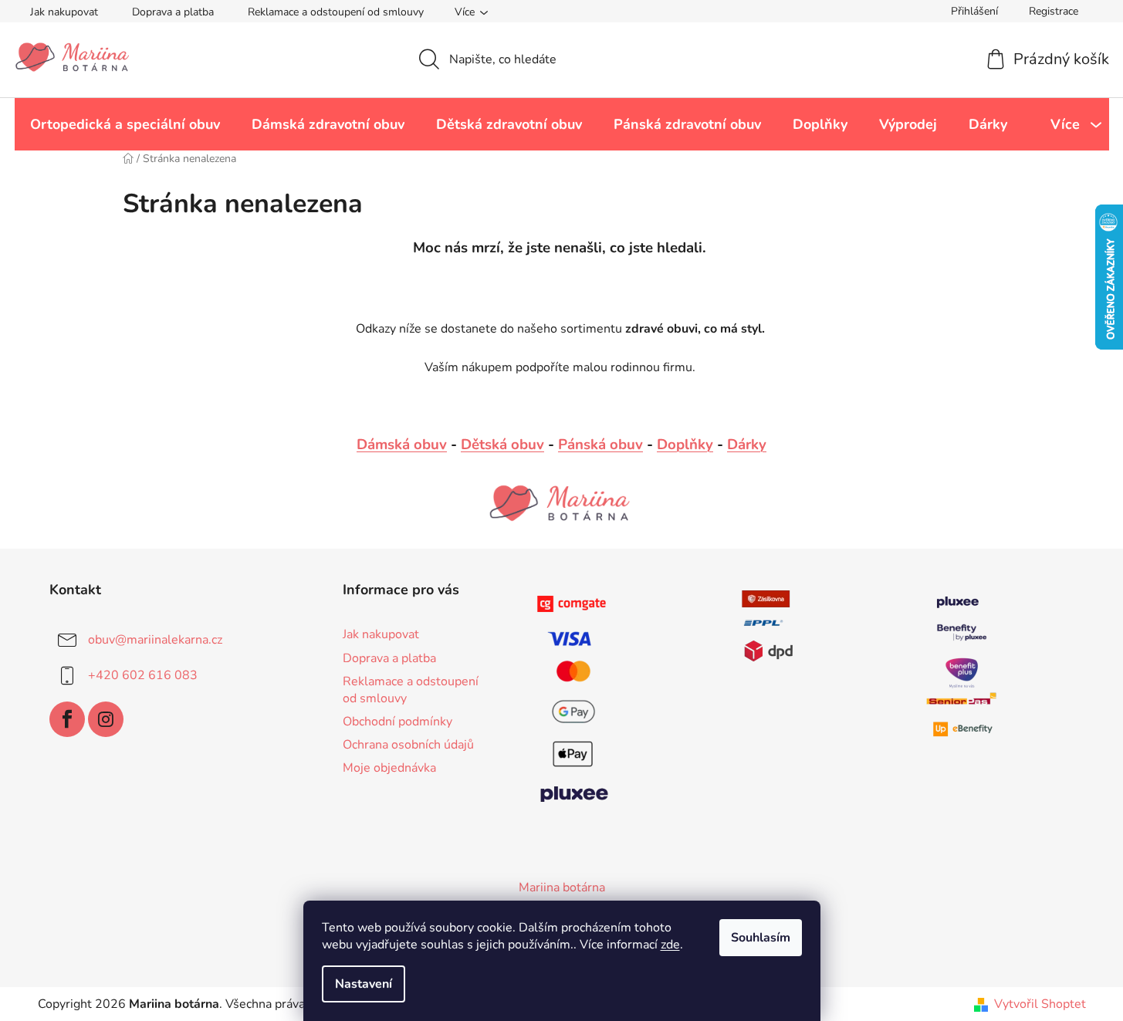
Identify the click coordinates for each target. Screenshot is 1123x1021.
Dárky (746, 444)
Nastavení (363, 983)
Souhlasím (760, 937)
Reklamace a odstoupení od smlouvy (336, 12)
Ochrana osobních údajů (408, 744)
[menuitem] (125, 124)
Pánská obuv (600, 444)
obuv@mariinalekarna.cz (155, 639)
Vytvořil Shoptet (1040, 1004)
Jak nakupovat (64, 12)
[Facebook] (67, 719)
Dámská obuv (402, 444)
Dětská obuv (502, 444)
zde (670, 944)
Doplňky (685, 444)
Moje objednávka (389, 767)
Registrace (1053, 11)
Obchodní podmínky (397, 721)
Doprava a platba (173, 12)
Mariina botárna (562, 887)
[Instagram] (105, 719)
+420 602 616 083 (143, 675)
